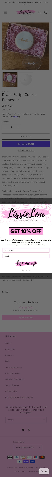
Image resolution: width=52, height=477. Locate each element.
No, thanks (26, 270)
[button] (26, 263)
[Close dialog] (48, 206)
